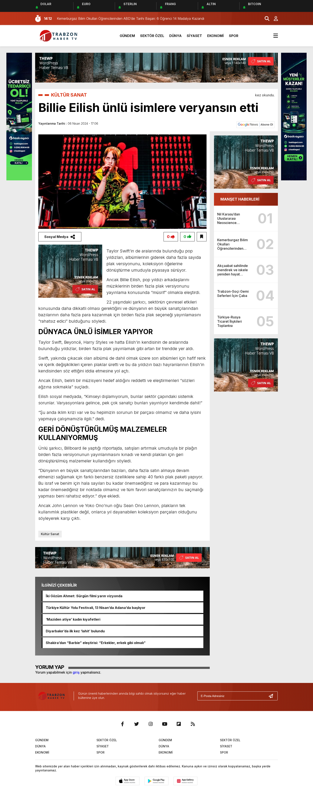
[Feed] (192, 724)
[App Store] (127, 781)
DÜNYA (175, 36)
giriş (76, 672)
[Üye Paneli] (273, 18)
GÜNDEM (127, 36)
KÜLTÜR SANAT (69, 95)
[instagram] (150, 724)
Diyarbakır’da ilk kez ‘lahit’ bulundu (75, 631)
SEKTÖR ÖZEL (152, 36)
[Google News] (255, 124)
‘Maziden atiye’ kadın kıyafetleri (73, 619)
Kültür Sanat (50, 534)
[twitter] (136, 724)
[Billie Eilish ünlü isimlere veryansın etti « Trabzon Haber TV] (59, 35)
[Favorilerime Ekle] (202, 236)
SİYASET (194, 36)
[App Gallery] (185, 781)
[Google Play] (156, 781)
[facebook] (122, 724)
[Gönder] (272, 695)
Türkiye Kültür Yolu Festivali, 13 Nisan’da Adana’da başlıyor (95, 608)
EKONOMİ (215, 36)
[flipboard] (178, 724)
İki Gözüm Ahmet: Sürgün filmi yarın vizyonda (84, 596)
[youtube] (164, 724)
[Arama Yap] (265, 18)
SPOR (233, 36)
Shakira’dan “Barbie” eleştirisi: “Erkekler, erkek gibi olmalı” (96, 643)
